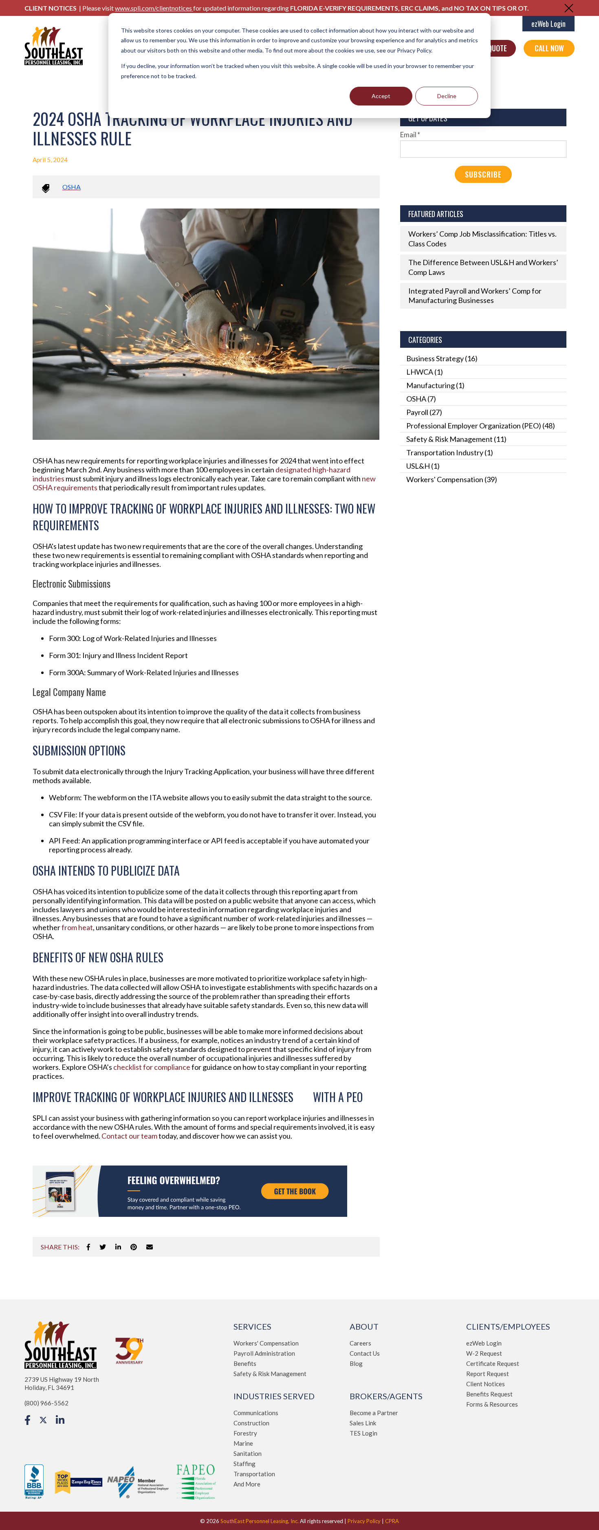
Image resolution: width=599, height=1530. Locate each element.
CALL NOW (549, 48)
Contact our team (129, 1135)
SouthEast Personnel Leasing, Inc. (259, 1521)
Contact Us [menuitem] (365, 1353)
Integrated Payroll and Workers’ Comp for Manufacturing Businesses (475, 295)
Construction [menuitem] (251, 1423)
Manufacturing (435, 385)
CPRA (392, 1521)
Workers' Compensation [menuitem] (266, 1343)
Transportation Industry (449, 452)
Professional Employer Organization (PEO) (480, 425)
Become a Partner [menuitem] (374, 1412)
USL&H (423, 465)
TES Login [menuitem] (363, 1433)
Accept (381, 95)
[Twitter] (102, 1247)
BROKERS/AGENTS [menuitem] (386, 1396)
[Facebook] (88, 1247)
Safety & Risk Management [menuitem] (269, 1373)
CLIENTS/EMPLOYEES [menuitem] (508, 1326)
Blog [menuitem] (356, 1363)
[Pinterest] (133, 1247)
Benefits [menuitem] (244, 1363)
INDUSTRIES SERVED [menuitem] (274, 1396)
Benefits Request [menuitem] (489, 1394)
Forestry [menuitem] (245, 1433)
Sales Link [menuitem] (363, 1423)
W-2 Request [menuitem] (484, 1353)
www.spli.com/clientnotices (154, 8)
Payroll (424, 412)
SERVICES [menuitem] (252, 1326)
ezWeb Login (548, 23)
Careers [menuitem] (360, 1343)
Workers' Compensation (451, 479)
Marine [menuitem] (243, 1443)
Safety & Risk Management (456, 439)
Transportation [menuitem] (254, 1473)
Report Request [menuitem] (487, 1373)
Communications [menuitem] (255, 1412)
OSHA (71, 187)
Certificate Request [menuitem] (492, 1363)
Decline (446, 95)
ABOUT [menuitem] (364, 1326)
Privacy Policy (364, 1521)
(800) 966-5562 (46, 1403)
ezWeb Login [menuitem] (484, 1343)
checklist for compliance (151, 1066)
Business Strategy (442, 358)
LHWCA (424, 371)
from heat (77, 927)
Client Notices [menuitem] (485, 1383)
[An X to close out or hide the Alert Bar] (569, 8)
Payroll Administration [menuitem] (264, 1353)
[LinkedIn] (118, 1247)
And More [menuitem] (246, 1484)
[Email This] (149, 1247)
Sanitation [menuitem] (247, 1453)
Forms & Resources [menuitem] (492, 1404)
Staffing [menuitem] (244, 1463)
